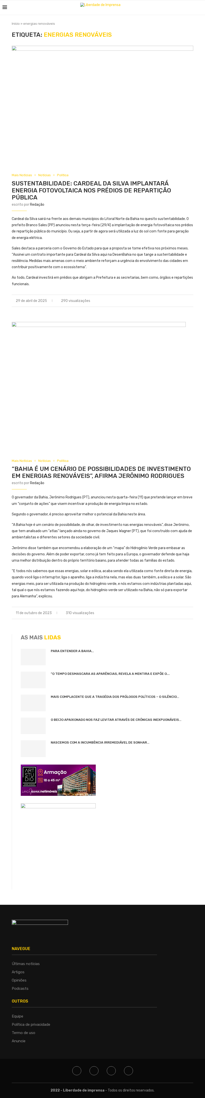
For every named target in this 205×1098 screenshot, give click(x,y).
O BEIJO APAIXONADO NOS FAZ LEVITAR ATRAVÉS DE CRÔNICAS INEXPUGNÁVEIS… (116, 720)
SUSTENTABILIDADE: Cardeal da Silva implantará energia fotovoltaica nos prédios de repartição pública (91, 190)
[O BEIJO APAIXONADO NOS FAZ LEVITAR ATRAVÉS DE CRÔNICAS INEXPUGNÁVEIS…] (33, 726)
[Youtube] (128, 1070)
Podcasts (20, 988)
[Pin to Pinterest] (186, 301)
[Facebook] (76, 1070)
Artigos (18, 972)
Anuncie (19, 1041)
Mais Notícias (22, 175)
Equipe (17, 1016)
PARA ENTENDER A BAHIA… (72, 651)
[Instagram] (111, 1070)
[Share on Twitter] (181, 301)
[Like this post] (170, 301)
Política (62, 175)
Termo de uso (23, 1033)
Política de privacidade (31, 1024)
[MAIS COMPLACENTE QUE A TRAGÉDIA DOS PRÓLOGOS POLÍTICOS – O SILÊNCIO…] (33, 703)
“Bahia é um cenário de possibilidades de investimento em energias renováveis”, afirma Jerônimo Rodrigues (101, 472)
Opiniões (19, 980)
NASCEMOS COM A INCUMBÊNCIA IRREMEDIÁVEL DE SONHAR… (100, 742)
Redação (37, 204)
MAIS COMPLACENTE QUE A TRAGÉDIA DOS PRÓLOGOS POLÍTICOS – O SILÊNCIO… (115, 697)
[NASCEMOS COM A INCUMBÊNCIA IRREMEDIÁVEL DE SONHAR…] (33, 748)
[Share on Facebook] (176, 301)
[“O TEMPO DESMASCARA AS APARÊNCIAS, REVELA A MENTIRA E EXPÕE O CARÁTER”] (33, 680)
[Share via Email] (191, 301)
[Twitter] (94, 1070)
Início (16, 23)
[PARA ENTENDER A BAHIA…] (33, 657)
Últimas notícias (26, 964)
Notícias (44, 175)
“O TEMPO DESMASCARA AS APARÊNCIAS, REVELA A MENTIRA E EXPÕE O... (110, 674)
